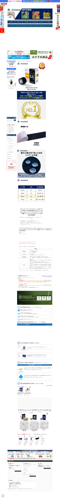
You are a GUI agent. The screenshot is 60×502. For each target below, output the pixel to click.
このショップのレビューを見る (47, 276)
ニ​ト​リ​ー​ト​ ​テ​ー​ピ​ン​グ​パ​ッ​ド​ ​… (43, 442)
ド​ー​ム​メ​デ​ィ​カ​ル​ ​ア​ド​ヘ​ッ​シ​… (31, 442)
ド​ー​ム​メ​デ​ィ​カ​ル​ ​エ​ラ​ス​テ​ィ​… (20, 442)
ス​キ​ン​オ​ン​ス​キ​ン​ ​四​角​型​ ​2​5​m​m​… (26, 442)
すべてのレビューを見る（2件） (47, 275)
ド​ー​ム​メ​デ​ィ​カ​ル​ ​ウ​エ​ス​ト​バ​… (37, 442)
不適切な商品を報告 (32, 246)
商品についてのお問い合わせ (24, 246)
